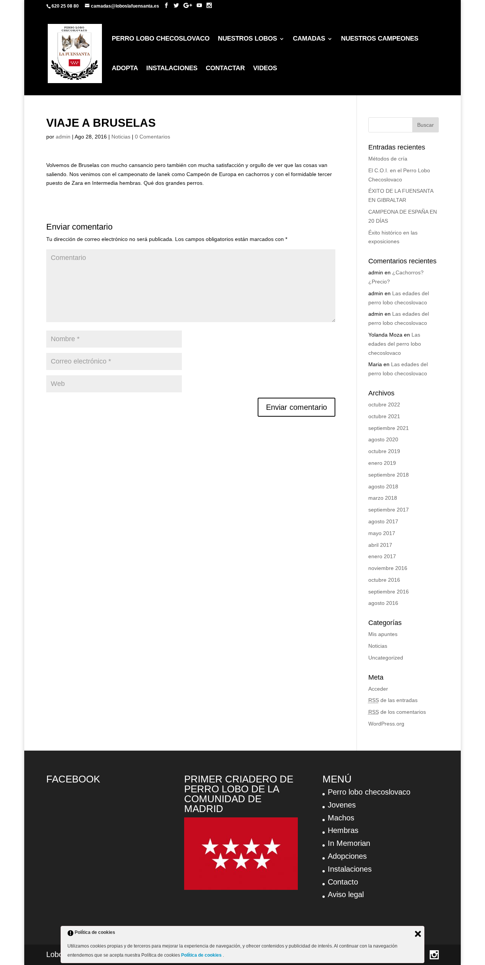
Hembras (343, 830)
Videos (265, 69)
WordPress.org (386, 724)
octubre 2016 (384, 580)
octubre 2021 (384, 416)
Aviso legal (346, 894)
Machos (341, 818)
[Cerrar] (418, 934)
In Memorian (349, 843)
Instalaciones (171, 69)
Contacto (343, 882)
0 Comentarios (152, 137)
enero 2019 (382, 463)
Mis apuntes (382, 634)
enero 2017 (382, 556)
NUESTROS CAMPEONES (379, 39)
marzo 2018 (382, 498)
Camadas (309, 39)
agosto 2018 (383, 486)
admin (63, 137)
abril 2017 (380, 545)
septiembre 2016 (388, 592)
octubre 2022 (384, 404)
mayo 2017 (381, 533)
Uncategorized (385, 658)
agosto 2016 (383, 603)
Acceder (378, 689)
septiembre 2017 (388, 510)
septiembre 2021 (388, 428)
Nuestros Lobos (247, 39)
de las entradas (393, 700)
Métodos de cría (387, 159)
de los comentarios (397, 712)
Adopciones (347, 856)
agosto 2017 (383, 521)
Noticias (120, 137)
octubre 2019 (384, 451)
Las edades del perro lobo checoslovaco (394, 344)
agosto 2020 (383, 439)
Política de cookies (202, 955)
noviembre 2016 (387, 568)
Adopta (125, 69)
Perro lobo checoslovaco (161, 39)
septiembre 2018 (388, 475)
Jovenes (342, 805)
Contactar (225, 69)
